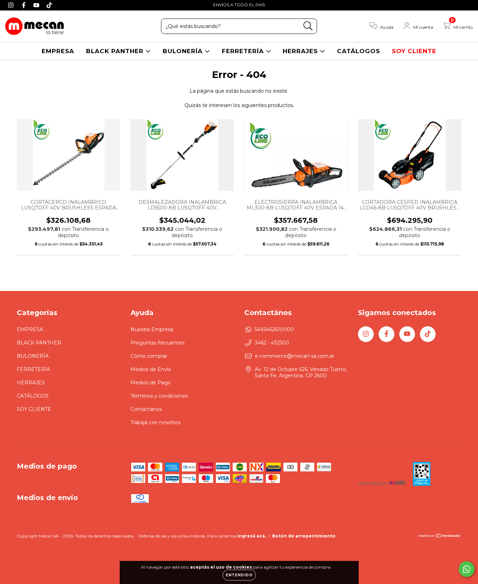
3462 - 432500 (272, 343)
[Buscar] (308, 26)
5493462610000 (274, 329)
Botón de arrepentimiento (304, 536)
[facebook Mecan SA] (24, 5)
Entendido (239, 575)
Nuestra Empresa (152, 329)
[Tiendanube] (439, 536)
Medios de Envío (151, 369)
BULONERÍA (184, 51)
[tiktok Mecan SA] (49, 5)
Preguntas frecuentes (157, 343)
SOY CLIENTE (414, 51)
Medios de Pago (151, 382)
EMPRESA (58, 51)
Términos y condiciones (159, 396)
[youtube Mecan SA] (37, 5)
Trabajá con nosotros (156, 422)
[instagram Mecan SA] (11, 5)
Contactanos (146, 409)
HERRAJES (301, 51)
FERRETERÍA (244, 51)
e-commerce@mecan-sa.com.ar (294, 356)
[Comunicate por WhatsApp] (467, 569)
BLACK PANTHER (116, 51)
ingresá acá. (251, 536)
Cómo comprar (149, 356)
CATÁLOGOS (358, 51)
